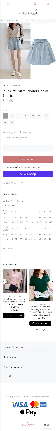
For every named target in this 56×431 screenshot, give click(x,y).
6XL (12, 122)
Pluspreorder (14, 296)
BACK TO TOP (28, 425)
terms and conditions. (30, 167)
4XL (46, 115)
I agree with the (23, 167)
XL (26, 115)
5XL (5, 122)
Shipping (27, 132)
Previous (2, 51)
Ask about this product (17, 137)
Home (3, 21)
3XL (39, 115)
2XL (32, 115)
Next (53, 51)
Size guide (11, 132)
